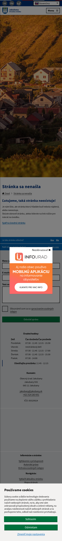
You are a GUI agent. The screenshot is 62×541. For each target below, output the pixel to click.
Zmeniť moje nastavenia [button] (31, 534)
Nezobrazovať (40, 250)
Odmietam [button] (31, 527)
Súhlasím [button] (30, 519)
